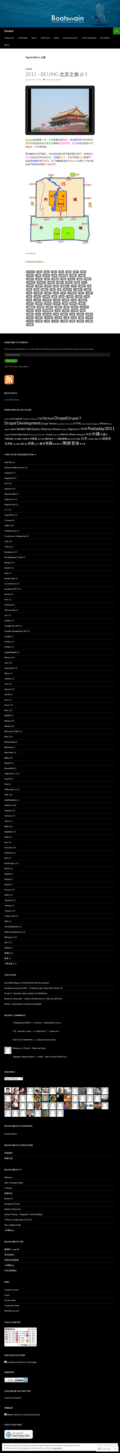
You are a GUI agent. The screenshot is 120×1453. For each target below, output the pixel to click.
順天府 (69, 282)
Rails (20, 434)
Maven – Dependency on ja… (49, 1022)
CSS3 (6, 546)
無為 (39, 272)
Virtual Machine (11, 926)
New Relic (8, 752)
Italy (110, 424)
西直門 (30, 286)
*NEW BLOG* (9, 38)
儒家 (19, 439)
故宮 (38, 310)
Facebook (60, 424)
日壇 (57, 310)
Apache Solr (9, 504)
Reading (8, 831)
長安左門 (41, 282)
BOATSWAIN (23, 38)
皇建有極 (63, 275)
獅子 (76, 272)
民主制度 (16, 444)
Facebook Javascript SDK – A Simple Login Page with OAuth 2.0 (33, 988)
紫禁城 (55, 279)
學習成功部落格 (11, 1260)
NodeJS (7, 763)
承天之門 (84, 307)
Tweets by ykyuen (12, 1397)
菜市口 (71, 279)
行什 (84, 282)
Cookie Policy (57, 1448)
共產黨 (33, 438)
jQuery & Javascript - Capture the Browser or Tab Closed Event (33, 998)
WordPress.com (11, 1311)
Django (7, 562)
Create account (11, 1289)
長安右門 (31, 282)
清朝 (81, 318)
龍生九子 (67, 289)
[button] (53, 124)
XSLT (6, 942)
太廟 (74, 300)
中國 (47, 321)
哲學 (43, 439)
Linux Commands (89, 38)
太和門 (57, 300)
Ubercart (56, 435)
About (34, 38)
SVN (6, 895)
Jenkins (7, 678)
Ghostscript (10, 610)
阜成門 (51, 282)
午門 (63, 293)
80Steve (8, 1177)
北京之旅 (30, 139)
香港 (56, 286)
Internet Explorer (92, 424)
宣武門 (39, 303)
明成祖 (74, 310)
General (8, 604)
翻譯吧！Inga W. (11, 1249)
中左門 (55, 321)
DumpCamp (9, 578)
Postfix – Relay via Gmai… (35, 1048)
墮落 (6, 958)
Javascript (23, 429)
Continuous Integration (15, 536)
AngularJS (9, 478)
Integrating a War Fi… (22, 1022)
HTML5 (7, 647)
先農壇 (87, 289)
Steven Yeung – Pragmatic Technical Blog (23, 1214)
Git (65, 424)
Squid (7, 884)
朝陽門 (64, 314)
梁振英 (106, 438)
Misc (6, 736)
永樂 (66, 318)
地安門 (37, 296)
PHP (84, 429)
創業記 (7, 953)
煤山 (46, 272)
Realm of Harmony (12, 1209)
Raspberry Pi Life (12, 1204)
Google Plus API (11, 626)
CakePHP (26, 419)
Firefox (7, 594)
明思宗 (66, 310)
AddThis (8, 462)
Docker (7, 568)
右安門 (89, 293)
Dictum (48, 418)
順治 (77, 282)
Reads (56, 38)
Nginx (7, 757)
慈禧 (66, 307)
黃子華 (82, 444)
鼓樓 (53, 289)
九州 (15, 439)
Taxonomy (41, 435)
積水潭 (39, 279)
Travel (28, 69)
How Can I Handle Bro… (23, 1039)
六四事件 (38, 293)
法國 (22, 444)
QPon (7, 821)
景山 (38, 314)
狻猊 (68, 272)
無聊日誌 (8, 1193)
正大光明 (49, 318)
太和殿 (66, 300)
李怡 (100, 439)
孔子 (55, 439)
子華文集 (8, 963)
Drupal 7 (74, 418)
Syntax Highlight (70, 38)
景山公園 (47, 314)
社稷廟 (82, 275)
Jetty (6, 684)
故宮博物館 (48, 310)
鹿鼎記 (44, 289)
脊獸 (63, 279)
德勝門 (58, 307)
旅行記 (6, 45)
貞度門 (82, 286)
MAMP (7, 715)
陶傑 (67, 442)
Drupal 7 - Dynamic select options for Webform (25, 993)
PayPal (7, 779)
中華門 (89, 318)
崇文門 (48, 303)
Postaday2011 (101, 428)
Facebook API (10, 589)
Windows (81, 434)
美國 (31, 443)
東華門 (89, 314)
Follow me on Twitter (17, 1391)
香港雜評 (8, 1153)
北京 (56, 293)
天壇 (29, 300)
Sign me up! (11, 361)
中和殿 (39, 321)
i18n (83, 424)
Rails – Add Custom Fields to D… (53, 1056)
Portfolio (45, 38)
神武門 (30, 279)
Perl (6, 784)
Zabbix (7, 947)
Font (6, 599)
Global (7, 620)
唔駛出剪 (8, 1158)
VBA (6, 921)
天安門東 (47, 300)
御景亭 (49, 307)
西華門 (39, 286)
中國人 (104, 434)
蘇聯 (54, 444)
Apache (18, 418)
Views (72, 434)
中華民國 (8, 439)
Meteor (7, 726)
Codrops (8, 1188)
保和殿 (30, 325)
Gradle (7, 636)
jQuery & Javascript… (47, 1039)
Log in (7, 1295)
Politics (7, 805)
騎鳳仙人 (65, 286)
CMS (6, 525)
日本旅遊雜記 (10, 1270)
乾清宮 (80, 321)
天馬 (87, 296)
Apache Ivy (9, 499)
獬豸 (83, 272)
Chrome (33, 419)
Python (13, 434)
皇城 (54, 275)
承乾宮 (30, 310)
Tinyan (49, 434)
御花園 (40, 307)
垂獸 (54, 296)
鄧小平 (59, 444)
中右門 (30, 321)
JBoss (7, 673)
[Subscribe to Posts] (9, 379)
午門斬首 (72, 293)
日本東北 (91, 439)
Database (8, 552)
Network (8, 747)
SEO (6, 858)
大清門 (79, 296)
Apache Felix (10, 494)
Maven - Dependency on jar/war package (22, 1004)
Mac (50, 429)
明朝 (83, 310)
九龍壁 (64, 321)
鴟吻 (36, 289)
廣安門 (73, 303)
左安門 (57, 303)
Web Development (13, 932)
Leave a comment (53, 80)
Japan (7, 429)
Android (7, 419)
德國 (59, 438)
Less (6, 699)
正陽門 (39, 318)
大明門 (70, 296)
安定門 (30, 303)
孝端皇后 (83, 300)
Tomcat (7, 905)
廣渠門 (82, 303)
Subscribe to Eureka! (16, 342)
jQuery (35, 429)
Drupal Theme (48, 423)
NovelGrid (9, 768)
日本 (84, 438)
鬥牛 (74, 286)
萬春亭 (87, 279)
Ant (13, 418)
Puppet (7, 435)
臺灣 (42, 443)
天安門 (37, 300)
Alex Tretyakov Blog (13, 1182)
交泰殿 (89, 321)
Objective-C (73, 429)
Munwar (16, 1048)
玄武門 (30, 275)
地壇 (29, 296)
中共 (88, 434)
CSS (40, 418)
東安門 (30, 318)
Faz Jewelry (105, 38)
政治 (69, 439)
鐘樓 (79, 279)
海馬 (74, 318)
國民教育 (49, 439)
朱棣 (72, 314)
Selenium (8, 852)
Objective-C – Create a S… (48, 1031)
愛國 (64, 438)
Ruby (25, 434)
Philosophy (9, 789)
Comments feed (11, 1305)
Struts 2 (8, 889)
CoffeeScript (10, 531)
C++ (6, 509)
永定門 (58, 318)
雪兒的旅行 (9, 1254)
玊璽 (38, 275)
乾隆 (72, 321)
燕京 (54, 272)
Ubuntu (64, 434)
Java (13, 429)
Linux (44, 429)
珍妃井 (46, 275)
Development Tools (13, 557)
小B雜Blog (9, 1230)
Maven (57, 429)
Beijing (31, 272)
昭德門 (30, 314)
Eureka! (9, 31)
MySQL (64, 429)
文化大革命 (75, 439)
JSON (7, 694)
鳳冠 (29, 289)
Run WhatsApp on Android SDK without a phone (26, 982)
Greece (70, 424)
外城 (62, 296)
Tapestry (8, 900)
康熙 (65, 303)
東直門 (80, 314)
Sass (6, 842)
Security (8, 847)
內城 (29, 293)
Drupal (60, 417)
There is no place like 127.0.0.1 (18, 1219)
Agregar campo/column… (24, 1056)
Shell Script (33, 435)
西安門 (48, 286)
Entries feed (10, 1300)
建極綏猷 (31, 307)
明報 (96, 439)
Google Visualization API (15, 631)
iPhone (104, 423)
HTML (77, 423)
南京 (81, 293)
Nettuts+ (8, 1198)
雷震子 (60, 282)
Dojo (6, 573)
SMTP (7, 868)
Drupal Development (22, 423)
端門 (47, 279)
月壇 (56, 314)
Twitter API (9, 916)
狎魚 (61, 272)
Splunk (7, 874)
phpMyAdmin (10, 800)
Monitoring (9, 742)
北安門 (48, 293)
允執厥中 (78, 289)
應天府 (74, 307)
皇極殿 (73, 275)
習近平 (36, 444)
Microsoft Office (12, 731)
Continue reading (35, 261)
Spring (7, 879)
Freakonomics (10, 1133)
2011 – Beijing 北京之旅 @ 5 (56, 74)
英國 (48, 443)
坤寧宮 (46, 296)
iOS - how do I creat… (22, 1031)
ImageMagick (10, 652)
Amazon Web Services (14, 467)
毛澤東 (8, 443)
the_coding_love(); (12, 1225)
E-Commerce (10, 583)
